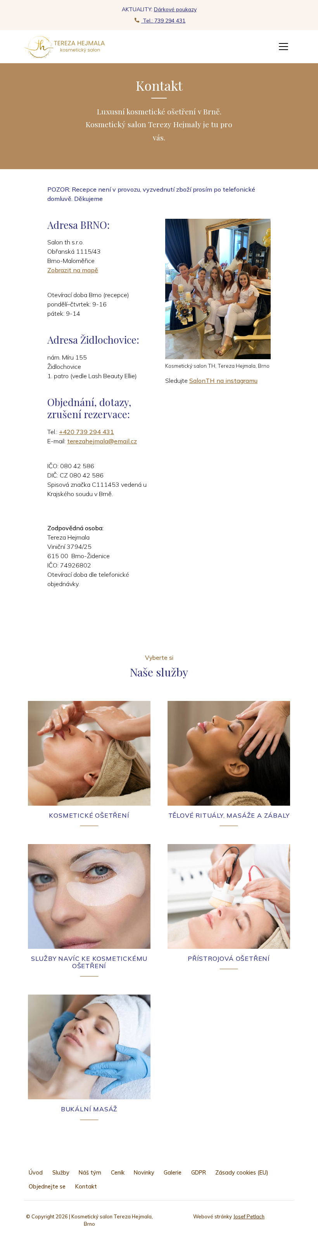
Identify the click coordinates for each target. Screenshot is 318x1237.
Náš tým (90, 1172)
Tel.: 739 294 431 (163, 20)
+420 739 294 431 (86, 432)
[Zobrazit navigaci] (283, 46)
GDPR (198, 1172)
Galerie (172, 1172)
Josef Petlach (248, 1216)
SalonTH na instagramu (223, 380)
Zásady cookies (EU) (241, 1172)
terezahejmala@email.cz (102, 441)
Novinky (144, 1172)
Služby (60, 1172)
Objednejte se (47, 1186)
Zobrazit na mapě (72, 270)
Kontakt (86, 1186)
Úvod (36, 1172)
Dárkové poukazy (175, 9)
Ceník (117, 1172)
